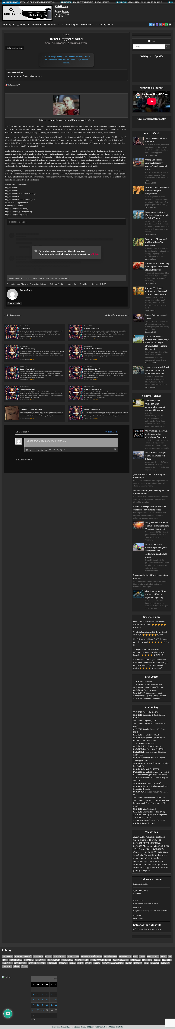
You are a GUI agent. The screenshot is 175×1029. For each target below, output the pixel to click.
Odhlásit (144, 884)
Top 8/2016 (146, 817)
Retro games (52, 963)
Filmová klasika (59, 956)
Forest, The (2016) (151, 769)
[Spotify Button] (166, 24)
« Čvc (33, 1019)
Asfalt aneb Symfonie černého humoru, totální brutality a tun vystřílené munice (151, 803)
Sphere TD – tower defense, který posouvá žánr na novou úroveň (156, 291)
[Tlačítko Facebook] (153, 24)
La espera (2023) (25, 328)
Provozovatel (87, 24)
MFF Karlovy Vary (81, 960)
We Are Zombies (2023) (92, 409)
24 (33, 1010)
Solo (48, 43)
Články (24, 966)
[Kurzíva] (31, 449)
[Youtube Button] (163, 24)
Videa (146, 963)
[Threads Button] (157, 24)
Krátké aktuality (54, 960)
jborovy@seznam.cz (152, 929)
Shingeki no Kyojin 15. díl (144, 852)
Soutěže (80, 963)
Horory (67, 34)
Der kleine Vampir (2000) (93, 349)
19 (42, 1005)
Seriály (23, 24)
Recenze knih (7, 963)
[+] (65, 450)
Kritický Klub (40, 960)
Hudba (5, 960)
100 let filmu (7, 956)
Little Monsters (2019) (27, 349)
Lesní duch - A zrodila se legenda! (31, 409)
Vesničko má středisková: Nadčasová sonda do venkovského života (157, 370)
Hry (37, 24)
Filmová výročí (73, 956)
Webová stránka (15, 303)
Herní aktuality (152, 956)
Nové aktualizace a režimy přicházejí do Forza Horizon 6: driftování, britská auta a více (156, 550)
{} (61, 450)
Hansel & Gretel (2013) (27, 389)
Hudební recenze (16, 960)
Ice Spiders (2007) (151, 735)
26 (42, 1010)
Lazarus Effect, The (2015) (154, 812)
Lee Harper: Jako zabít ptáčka (154, 815)
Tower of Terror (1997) (27, 369)
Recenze (157, 960)
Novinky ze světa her (120, 960)
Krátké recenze (67, 960)
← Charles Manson (12, 315)
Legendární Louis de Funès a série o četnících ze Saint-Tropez (157, 215)
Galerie (142, 956)
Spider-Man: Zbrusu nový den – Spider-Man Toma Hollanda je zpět (157, 266)
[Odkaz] (58, 449)
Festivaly (48, 956)
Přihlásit (136, 884)
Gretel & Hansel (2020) (92, 369)
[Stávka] (38, 449)
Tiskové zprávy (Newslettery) (112, 963)
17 (33, 1005)
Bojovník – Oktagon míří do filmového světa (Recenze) (156, 242)
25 (38, 1010)
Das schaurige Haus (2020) (93, 389)
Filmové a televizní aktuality (91, 956)
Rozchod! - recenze (151, 699)
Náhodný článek (105, 24)
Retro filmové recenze (37, 963)
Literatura (51, 24)
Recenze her (166, 960)
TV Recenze (138, 963)
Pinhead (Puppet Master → (117, 315)
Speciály (88, 963)
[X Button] (150, 24)
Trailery (129, 963)
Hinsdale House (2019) (91, 328)
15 (56, 1000)
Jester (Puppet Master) (66, 39)
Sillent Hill (147, 682)
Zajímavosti (155, 963)
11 (38, 1000)
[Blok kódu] (54, 449)
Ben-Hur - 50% (149, 743)
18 (38, 1005)
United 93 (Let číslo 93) (154, 687)
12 (42, 1000)
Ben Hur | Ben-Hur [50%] (153, 749)
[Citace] (50, 449)
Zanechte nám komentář (78, 43)
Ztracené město (150, 690)
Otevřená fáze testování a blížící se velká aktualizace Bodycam (156, 434)
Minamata (147, 846)
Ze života (16, 966)
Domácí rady (38, 956)
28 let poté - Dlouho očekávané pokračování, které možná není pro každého (148, 652)
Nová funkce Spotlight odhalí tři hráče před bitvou (155, 456)
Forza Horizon (148, 823)
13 (47, 1000)
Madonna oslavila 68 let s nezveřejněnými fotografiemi (157, 190)
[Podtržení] (35, 449)
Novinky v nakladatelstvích (101, 960)
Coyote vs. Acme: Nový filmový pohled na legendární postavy (155, 594)
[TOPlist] (6, 977)
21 (51, 1005)
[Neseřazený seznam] (46, 449)
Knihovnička (28, 960)
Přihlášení (112, 432)
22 (56, 1005)
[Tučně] (27, 449)
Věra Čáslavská (149, 809)
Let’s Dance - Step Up (153, 684)
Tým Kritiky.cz (71, 24)
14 (51, 1000)
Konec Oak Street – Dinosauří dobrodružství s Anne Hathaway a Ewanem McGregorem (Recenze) (157, 342)
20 (47, 1005)
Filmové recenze (125, 956)
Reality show (147, 960)
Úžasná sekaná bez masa (154, 798)
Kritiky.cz (61, 6)
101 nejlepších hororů (23, 956)
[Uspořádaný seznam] (42, 449)
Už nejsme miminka (152, 746)
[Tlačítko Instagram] (160, 24)
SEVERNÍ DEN (150, 843)
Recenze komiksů (20, 963)
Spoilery (97, 963)
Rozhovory (63, 963)
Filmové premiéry (110, 956)
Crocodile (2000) (150, 712)
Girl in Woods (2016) (152, 783)
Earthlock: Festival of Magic (154, 820)
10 (33, 1000)
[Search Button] (170, 24)
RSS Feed (137, 894)
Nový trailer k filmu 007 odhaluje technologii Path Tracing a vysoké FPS (157, 526)
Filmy (8, 24)
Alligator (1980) (149, 721)
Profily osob (135, 960)
